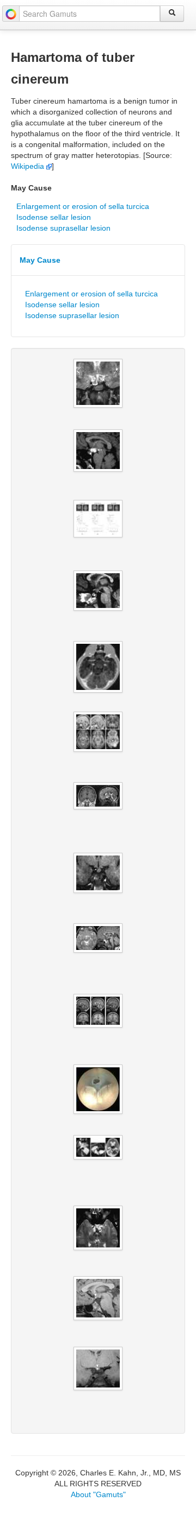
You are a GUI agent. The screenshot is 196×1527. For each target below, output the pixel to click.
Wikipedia (28, 166)
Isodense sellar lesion (53, 217)
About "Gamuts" (98, 1494)
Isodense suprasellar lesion (63, 228)
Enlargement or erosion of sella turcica (82, 206)
